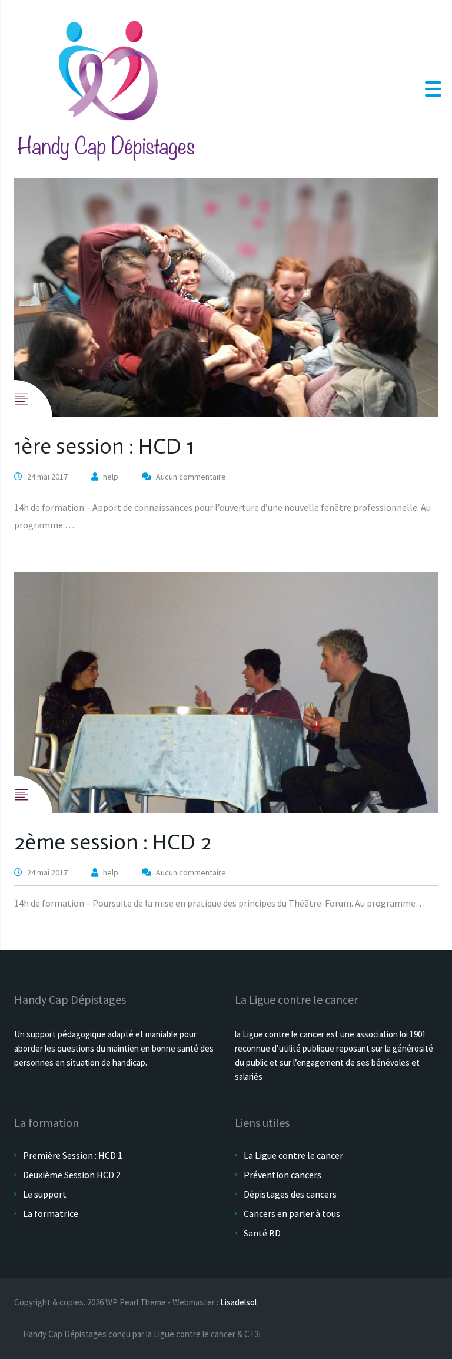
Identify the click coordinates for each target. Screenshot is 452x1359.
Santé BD (262, 1233)
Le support (45, 1194)
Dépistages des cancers (290, 1194)
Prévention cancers (282, 1175)
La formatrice (50, 1213)
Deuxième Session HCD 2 (72, 1175)
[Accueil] (106, 88)
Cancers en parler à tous (292, 1213)
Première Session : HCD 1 (72, 1155)
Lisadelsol (238, 1302)
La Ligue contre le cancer (293, 1155)
